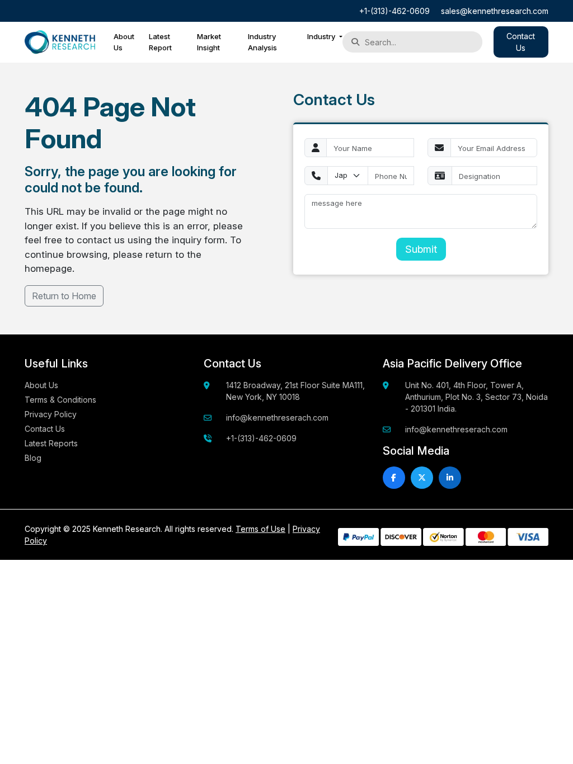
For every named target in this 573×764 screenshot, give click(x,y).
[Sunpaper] (60, 42)
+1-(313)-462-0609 (394, 11)
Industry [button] (322, 36)
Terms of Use (260, 529)
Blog (33, 458)
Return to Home (64, 295)
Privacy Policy (51, 414)
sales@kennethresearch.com (494, 11)
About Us (124, 42)
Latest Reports (51, 443)
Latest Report (160, 42)
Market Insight (209, 42)
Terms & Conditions (60, 399)
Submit (421, 249)
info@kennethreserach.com (277, 417)
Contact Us (45, 428)
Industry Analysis (262, 42)
